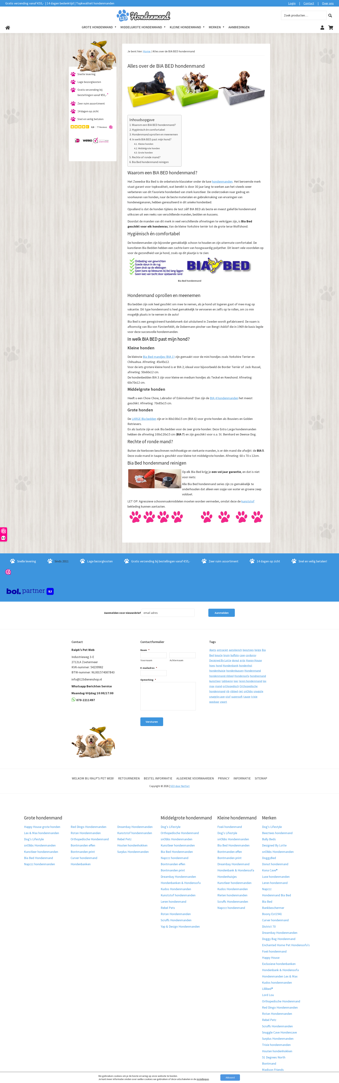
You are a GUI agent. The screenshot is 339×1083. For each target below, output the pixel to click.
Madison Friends (273, 1070)
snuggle (258, 691)
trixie (254, 696)
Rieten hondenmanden (232, 895)
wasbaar (214, 701)
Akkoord (230, 1077)
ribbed (234, 691)
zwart (223, 701)
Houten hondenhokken (132, 845)
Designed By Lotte (220, 660)
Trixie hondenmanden (276, 1045)
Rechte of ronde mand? (146, 157)
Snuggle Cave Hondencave (279, 1032)
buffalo (234, 655)
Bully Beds (269, 839)
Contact (309, 3)
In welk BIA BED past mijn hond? (151, 139)
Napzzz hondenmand (174, 858)
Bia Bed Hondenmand (38, 858)
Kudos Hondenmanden (176, 889)
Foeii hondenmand (229, 827)
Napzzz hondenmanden (39, 864)
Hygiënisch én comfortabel (148, 129)
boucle (219, 655)
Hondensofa (241, 676)
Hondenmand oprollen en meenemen (155, 134)
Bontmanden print (83, 852)
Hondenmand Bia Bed (276, 895)
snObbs (248, 691)
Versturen (152, 721)
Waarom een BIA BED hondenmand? (154, 125)
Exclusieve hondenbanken (279, 964)
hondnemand (258, 676)
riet (241, 691)
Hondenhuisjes (227, 877)
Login (292, 3)
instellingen (203, 1079)
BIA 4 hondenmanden (224, 398)
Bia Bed (267, 901)
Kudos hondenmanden (277, 982)
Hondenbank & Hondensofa (235, 870)
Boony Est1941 (272, 914)
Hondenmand (252, 670)
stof (228, 696)
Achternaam (177, 660)
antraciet (222, 650)
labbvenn (227, 681)
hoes (212, 665)
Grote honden (145, 152)
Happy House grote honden (42, 827)
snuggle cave (217, 696)
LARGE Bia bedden (144, 419)
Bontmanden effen (83, 845)
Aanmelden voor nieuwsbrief (122, 613)
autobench (235, 650)
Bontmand (269, 1063)
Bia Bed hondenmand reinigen (150, 162)
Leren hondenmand (173, 901)
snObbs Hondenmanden (40, 845)
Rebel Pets (168, 908)
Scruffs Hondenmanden (176, 920)
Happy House (254, 660)
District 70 (269, 926)
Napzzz (267, 889)
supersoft (237, 696)
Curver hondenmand (84, 858)
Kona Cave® (270, 870)
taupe (246, 696)
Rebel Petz (124, 839)
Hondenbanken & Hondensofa (181, 883)
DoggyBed (269, 858)
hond (219, 665)
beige (257, 650)
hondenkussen (235, 670)
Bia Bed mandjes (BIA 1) (159, 357)
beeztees (248, 650)
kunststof (247, 501)
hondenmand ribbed (221, 676)
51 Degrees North (273, 1057)
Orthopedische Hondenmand (90, 839)
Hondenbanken (81, 864)
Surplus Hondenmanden (133, 852)
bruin (226, 655)
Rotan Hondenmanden (86, 833)
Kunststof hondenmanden (134, 833)
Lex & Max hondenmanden (41, 833)
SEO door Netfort (180, 786)
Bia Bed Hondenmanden (177, 852)
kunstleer (215, 681)
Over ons (328, 3)
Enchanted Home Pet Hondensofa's (286, 945)
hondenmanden (222, 181)
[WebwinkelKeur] (8, 572)
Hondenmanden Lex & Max (280, 976)
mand (218, 686)
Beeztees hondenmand (277, 833)
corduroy (251, 655)
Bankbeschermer (273, 908)
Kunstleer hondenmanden (41, 852)
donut (235, 660)
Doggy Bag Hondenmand (278, 939)
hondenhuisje (217, 670)
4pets (212, 650)
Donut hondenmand (275, 864)
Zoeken (330, 15)
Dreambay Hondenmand (233, 864)
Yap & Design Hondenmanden (180, 926)
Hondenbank (230, 665)
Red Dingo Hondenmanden (88, 827)
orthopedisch (231, 686)
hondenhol (245, 665)
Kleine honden (145, 143)
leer (236, 681)
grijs (242, 660)
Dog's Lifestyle (34, 839)
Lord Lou (268, 995)
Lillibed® (267, 989)
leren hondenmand (250, 681)
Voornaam (146, 660)
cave (242, 655)
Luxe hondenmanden (276, 877)
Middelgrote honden (149, 148)
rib (227, 691)
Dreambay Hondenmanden (135, 827)
